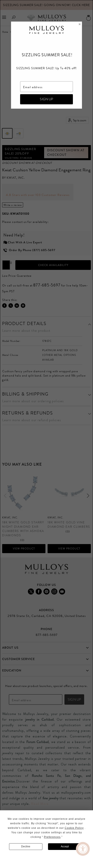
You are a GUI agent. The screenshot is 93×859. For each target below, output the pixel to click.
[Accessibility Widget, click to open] (83, 849)
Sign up (46, 99)
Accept (65, 846)
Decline (25, 846)
